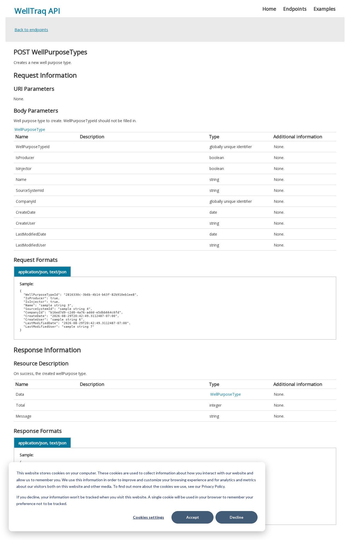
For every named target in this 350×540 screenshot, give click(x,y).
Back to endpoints (31, 29)
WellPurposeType (29, 129)
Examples (325, 8)
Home (269, 8)
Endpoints (295, 8)
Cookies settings (148, 517)
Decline (236, 517)
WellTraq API (37, 10)
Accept (192, 517)
